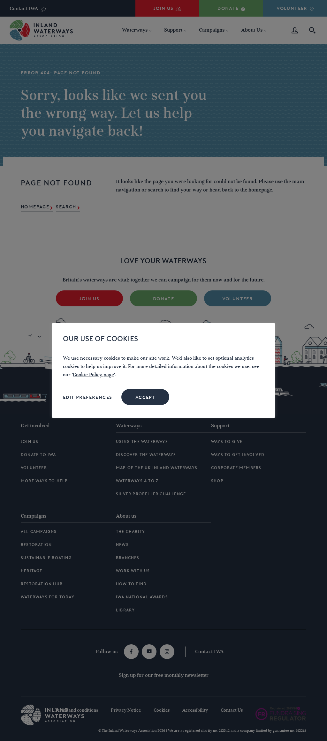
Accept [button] (145, 397)
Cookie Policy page (93, 375)
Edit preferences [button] (87, 397)
